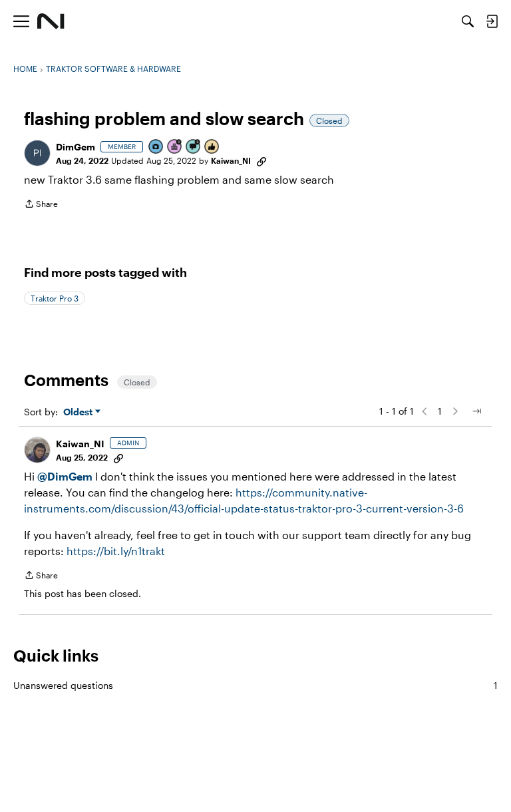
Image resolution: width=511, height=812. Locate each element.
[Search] (468, 21)
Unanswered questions (255, 685)
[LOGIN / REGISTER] (492, 21)
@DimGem (64, 476)
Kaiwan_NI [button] (231, 160)
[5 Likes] (212, 147)
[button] (37, 153)
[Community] (51, 21)
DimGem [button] (75, 146)
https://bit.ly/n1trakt (116, 550)
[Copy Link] (261, 160)
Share (41, 205)
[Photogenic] (156, 147)
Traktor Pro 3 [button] (55, 298)
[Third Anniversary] (175, 147)
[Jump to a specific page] (476, 411)
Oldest (79, 412)
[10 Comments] (194, 147)
